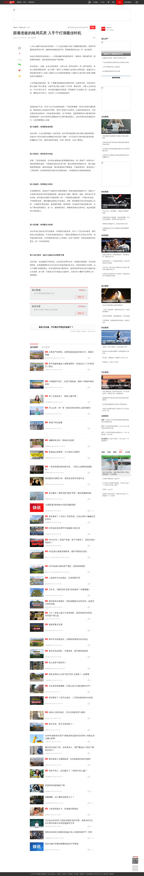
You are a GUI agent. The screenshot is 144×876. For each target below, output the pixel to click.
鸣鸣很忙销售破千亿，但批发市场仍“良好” (115, 224)
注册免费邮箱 (127, 2)
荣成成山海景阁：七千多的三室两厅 (64, 452)
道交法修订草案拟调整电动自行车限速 (61, 844)
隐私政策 (82, 874)
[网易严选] (102, 2)
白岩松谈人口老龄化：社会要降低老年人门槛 (116, 460)
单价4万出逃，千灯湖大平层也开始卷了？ (56, 327)
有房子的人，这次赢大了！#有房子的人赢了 (68, 771)
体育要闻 (104, 235)
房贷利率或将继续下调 (55, 785)
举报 (94, 37)
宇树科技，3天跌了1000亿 (110, 362)
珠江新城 (36, 290)
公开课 (127, 452)
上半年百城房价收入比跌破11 (111, 67)
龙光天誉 (36, 306)
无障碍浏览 (31, 2)
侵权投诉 (111, 874)
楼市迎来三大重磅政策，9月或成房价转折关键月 (70, 759)
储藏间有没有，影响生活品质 (61, 440)
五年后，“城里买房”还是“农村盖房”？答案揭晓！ (70, 589)
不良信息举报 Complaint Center (94, 874)
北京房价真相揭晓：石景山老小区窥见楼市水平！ (70, 686)
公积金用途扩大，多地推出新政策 (63, 809)
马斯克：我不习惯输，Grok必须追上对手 (114, 347)
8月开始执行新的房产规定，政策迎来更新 (67, 566)
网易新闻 (109, 27)
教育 (114, 452)
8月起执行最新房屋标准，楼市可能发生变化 (68, 551)
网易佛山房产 (22, 27)
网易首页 (19, 2)
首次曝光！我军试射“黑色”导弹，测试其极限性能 (70, 493)
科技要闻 (104, 328)
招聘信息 (70, 874)
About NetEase (52, 874)
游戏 (103, 452)
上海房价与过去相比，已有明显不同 (64, 578)
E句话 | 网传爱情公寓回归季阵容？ (113, 305)
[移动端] (89, 2)
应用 (24, 2)
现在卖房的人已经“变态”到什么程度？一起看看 (69, 674)
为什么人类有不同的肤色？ (110, 465)
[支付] (108, 2)
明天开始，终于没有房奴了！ (61, 724)
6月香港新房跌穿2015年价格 (111, 71)
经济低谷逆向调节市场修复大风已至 (64, 528)
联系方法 (64, 874)
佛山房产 (104, 39)
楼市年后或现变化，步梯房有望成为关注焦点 (68, 639)
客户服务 (76, 874)
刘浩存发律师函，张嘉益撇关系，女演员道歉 (116, 316)
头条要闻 (104, 117)
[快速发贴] (20, 48)
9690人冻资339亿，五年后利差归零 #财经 (67, 712)
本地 (109, 452)
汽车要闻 (104, 372)
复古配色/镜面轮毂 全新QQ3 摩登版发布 (114, 404)
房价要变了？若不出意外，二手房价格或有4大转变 (71, 697)
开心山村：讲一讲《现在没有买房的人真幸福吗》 (70, 408)
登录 (119, 2)
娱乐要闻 (104, 286)
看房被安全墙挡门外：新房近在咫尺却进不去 (64, 478)
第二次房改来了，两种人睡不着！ (63, 396)
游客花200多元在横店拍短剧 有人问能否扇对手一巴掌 (68, 832)
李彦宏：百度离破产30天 (110, 474)
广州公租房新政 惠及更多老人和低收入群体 (115, 62)
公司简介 (59, 874)
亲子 (120, 452)
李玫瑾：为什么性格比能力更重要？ (113, 456)
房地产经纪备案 (55, 422)
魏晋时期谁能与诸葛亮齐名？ (111, 469)
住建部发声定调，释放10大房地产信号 (114, 58)
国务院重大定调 (55, 624)
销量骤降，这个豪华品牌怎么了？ (59, 797)
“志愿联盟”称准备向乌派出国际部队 (60, 505)
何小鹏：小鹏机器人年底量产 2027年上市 (115, 357)
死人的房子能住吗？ (57, 662)
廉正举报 (105, 874)
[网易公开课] (95, 2)
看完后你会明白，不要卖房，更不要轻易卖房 (68, 651)
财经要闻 (104, 192)
